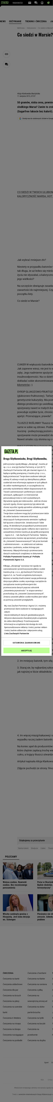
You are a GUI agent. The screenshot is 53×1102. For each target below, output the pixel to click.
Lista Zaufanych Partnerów (16, 633)
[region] (26, 551)
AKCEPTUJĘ (26, 650)
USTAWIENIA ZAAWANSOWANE (26, 643)
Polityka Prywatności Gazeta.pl (17, 556)
